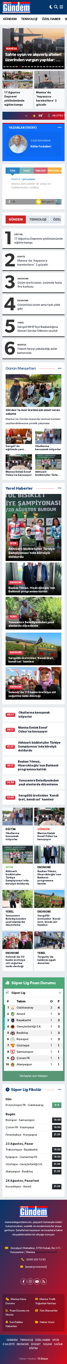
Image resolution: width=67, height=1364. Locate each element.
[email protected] (46, 1252)
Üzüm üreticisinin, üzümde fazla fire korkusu (39, 284)
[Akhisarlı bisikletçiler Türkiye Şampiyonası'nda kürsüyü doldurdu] (17, 855)
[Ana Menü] (61, 7)
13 (41, 66)
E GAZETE (9, 1344)
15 (47, 66)
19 (59, 66)
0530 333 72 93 (36, 1259)
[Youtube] (37, 1281)
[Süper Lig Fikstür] (59, 1089)
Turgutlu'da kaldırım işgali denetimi (46, 960)
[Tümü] (59, 488)
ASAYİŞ (21, 256)
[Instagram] (30, 1281)
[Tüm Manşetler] (59, 368)
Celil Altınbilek (41, 140)
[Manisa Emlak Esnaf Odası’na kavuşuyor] (49, 816)
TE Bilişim (42, 1358)
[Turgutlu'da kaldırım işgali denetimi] (49, 940)
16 (50, 66)
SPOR (9, 867)
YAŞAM (47, 1344)
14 (44, 66)
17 (53, 66)
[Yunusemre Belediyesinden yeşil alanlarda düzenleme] (17, 899)
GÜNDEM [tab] (16, 219)
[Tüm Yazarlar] (59, 127)
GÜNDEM (10, 19)
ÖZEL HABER (51, 19)
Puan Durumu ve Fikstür (17, 1312)
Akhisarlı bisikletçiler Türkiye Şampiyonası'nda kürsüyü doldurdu (39, 746)
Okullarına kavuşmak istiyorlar (12, 836)
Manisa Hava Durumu (16, 1301)
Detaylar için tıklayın (33, 1076)
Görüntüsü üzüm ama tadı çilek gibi (38, 306)
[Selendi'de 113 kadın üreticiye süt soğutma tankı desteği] (17, 940)
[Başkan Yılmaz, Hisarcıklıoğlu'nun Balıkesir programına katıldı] (49, 855)
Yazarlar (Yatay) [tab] (23, 127)
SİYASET (36, 1344)
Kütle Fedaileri (41, 146)
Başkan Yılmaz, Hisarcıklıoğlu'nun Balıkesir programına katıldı (38, 765)
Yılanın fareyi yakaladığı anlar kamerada (37, 350)
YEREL (20, 323)
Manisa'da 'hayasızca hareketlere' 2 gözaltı (32, 262)
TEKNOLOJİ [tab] (37, 219)
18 (56, 66)
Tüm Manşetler (48, 1310)
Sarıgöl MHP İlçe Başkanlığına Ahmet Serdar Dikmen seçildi (37, 328)
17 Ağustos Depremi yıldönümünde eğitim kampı (38, 240)
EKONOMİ (22, 279)
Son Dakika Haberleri (14, 1324)
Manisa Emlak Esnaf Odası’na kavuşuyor (47, 836)
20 (62, 66)
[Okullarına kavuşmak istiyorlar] (17, 816)
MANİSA (21, 345)
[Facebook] (23, 1281)
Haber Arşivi (47, 1322)
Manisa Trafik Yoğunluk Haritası (45, 1301)
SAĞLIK (58, 1344)
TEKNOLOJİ (29, 19)
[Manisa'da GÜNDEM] (16, 7)
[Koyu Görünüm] (51, 7)
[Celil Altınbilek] (18, 144)
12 (38, 66)
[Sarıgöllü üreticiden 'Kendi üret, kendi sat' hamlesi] (49, 899)
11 (35, 66)
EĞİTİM (18, 234)
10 (32, 66)
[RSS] (44, 1281)
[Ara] (56, 7)
